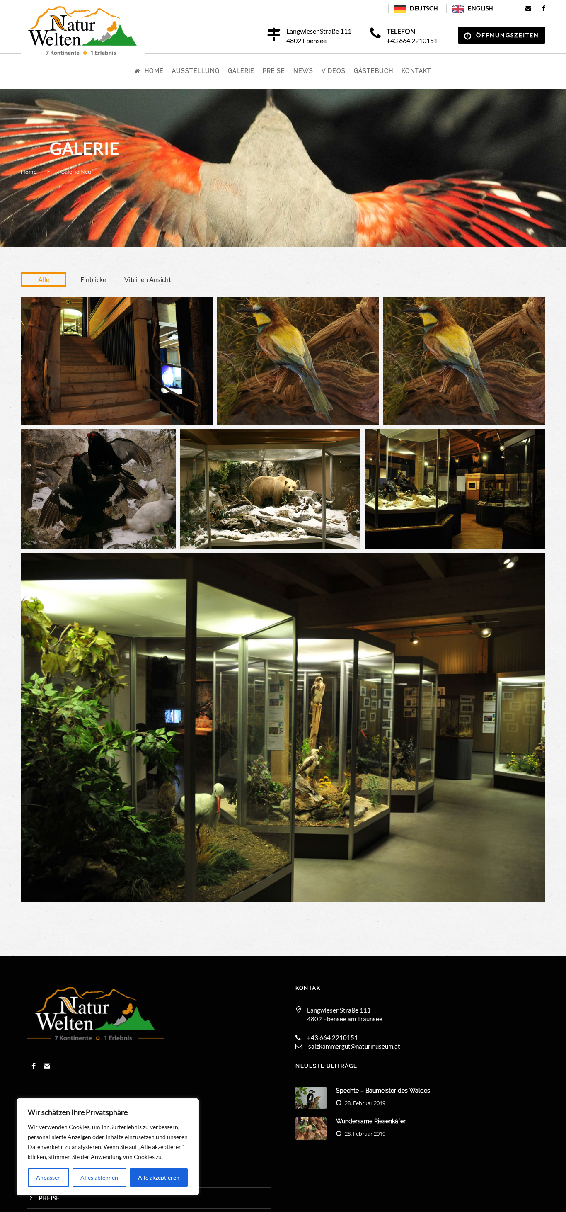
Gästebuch (373, 71)
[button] (117, 361)
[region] (108, 1146)
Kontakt (416, 71)
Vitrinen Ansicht (147, 279)
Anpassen (48, 1177)
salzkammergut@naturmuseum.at (354, 1046)
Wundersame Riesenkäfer (371, 1121)
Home (154, 71)
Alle (43, 279)
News (303, 71)
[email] (528, 8)
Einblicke (93, 279)
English (480, 8)
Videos (334, 71)
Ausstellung (196, 71)
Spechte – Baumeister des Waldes (383, 1090)
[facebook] (544, 8)
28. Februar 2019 (365, 1103)
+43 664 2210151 (412, 40)
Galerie (241, 71)
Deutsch (424, 8)
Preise (274, 71)
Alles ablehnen (99, 1177)
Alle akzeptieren (158, 1177)
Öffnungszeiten (507, 35)
